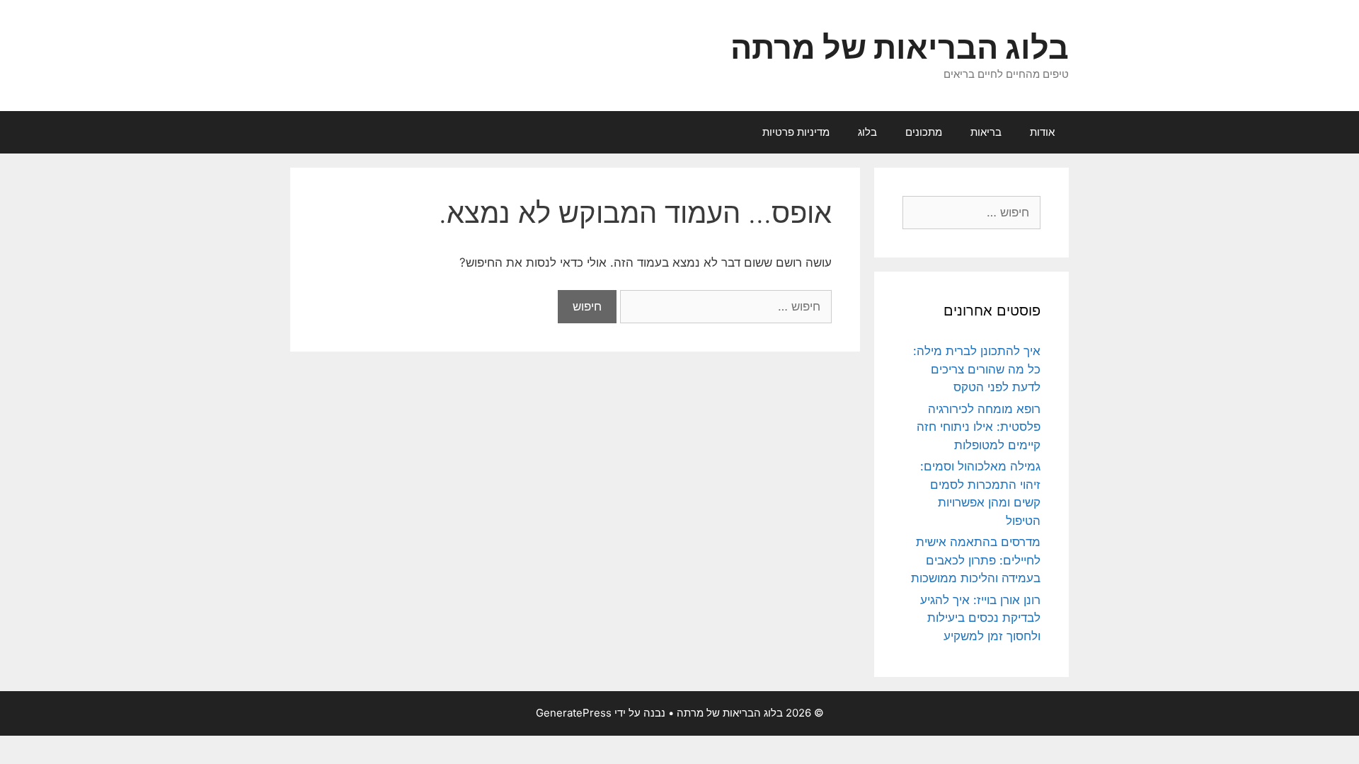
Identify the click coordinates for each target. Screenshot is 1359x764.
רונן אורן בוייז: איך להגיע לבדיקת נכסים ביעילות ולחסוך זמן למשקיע (980, 618)
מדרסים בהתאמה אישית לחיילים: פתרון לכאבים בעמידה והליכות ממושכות (975, 560)
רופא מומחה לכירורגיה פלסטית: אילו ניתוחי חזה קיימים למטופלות (978, 427)
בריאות (986, 132)
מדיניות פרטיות (796, 132)
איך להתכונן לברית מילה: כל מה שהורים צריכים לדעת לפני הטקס (976, 369)
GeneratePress (574, 712)
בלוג (867, 132)
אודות (1042, 132)
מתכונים (923, 132)
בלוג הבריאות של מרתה (899, 47)
